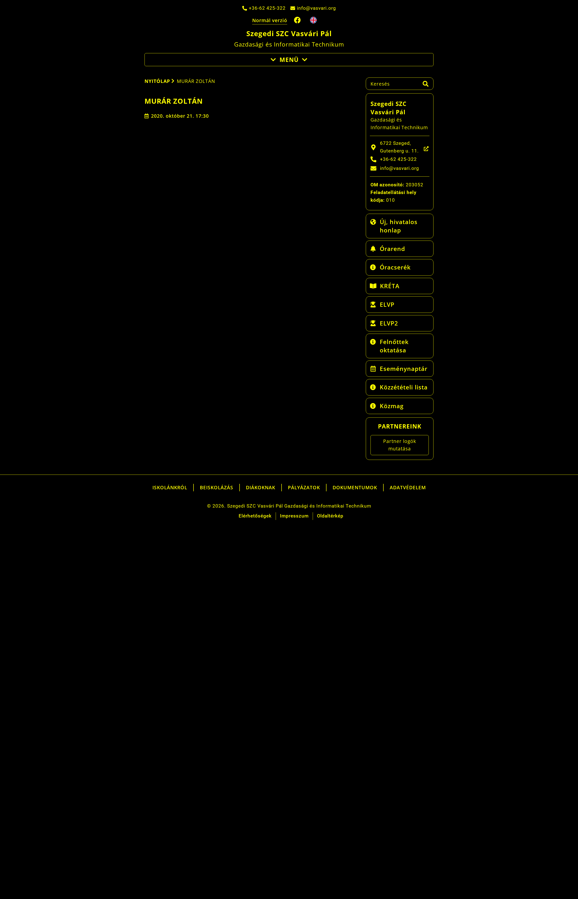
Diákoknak (260, 487)
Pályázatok (304, 487)
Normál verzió (269, 20)
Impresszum (294, 516)
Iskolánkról (169, 487)
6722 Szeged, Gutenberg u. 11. (399, 147)
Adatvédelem (408, 487)
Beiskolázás (216, 487)
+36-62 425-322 (267, 8)
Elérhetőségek (255, 516)
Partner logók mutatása (399, 445)
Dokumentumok (355, 487)
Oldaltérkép (330, 516)
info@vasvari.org (316, 8)
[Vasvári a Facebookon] (297, 20)
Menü (289, 60)
